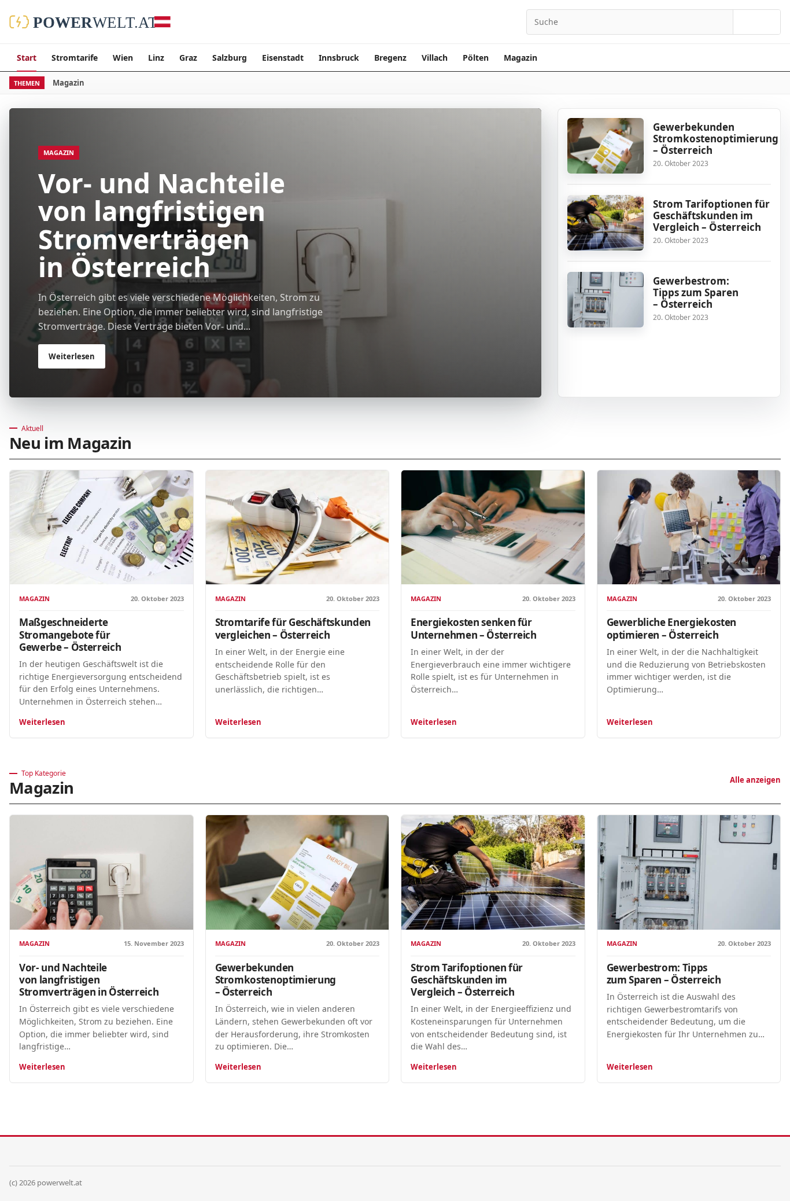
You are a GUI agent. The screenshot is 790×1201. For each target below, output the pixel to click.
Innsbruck (339, 57)
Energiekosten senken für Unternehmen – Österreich (474, 628)
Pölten (476, 57)
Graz (188, 57)
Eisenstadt (283, 57)
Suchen (757, 22)
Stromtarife (74, 57)
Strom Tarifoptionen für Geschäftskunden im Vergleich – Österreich (711, 215)
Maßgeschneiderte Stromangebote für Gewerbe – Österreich (70, 634)
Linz (156, 57)
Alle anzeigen (755, 780)
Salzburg (229, 57)
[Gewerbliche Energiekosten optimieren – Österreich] (689, 527)
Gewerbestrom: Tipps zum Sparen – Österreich (696, 292)
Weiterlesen (42, 722)
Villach (435, 57)
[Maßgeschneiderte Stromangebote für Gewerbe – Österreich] (101, 527)
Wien (123, 57)
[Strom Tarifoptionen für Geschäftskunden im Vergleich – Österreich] (605, 222)
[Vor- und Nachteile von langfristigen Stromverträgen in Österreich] (101, 872)
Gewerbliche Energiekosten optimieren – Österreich (671, 628)
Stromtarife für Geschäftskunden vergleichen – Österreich (293, 628)
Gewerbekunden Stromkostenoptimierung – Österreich (715, 138)
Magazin (520, 57)
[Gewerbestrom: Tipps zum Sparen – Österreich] (605, 299)
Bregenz (390, 57)
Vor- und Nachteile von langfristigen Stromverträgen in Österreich (88, 980)
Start (26, 57)
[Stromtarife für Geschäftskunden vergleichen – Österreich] (297, 527)
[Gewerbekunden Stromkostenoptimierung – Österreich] (605, 146)
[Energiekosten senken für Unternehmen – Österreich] (493, 527)
